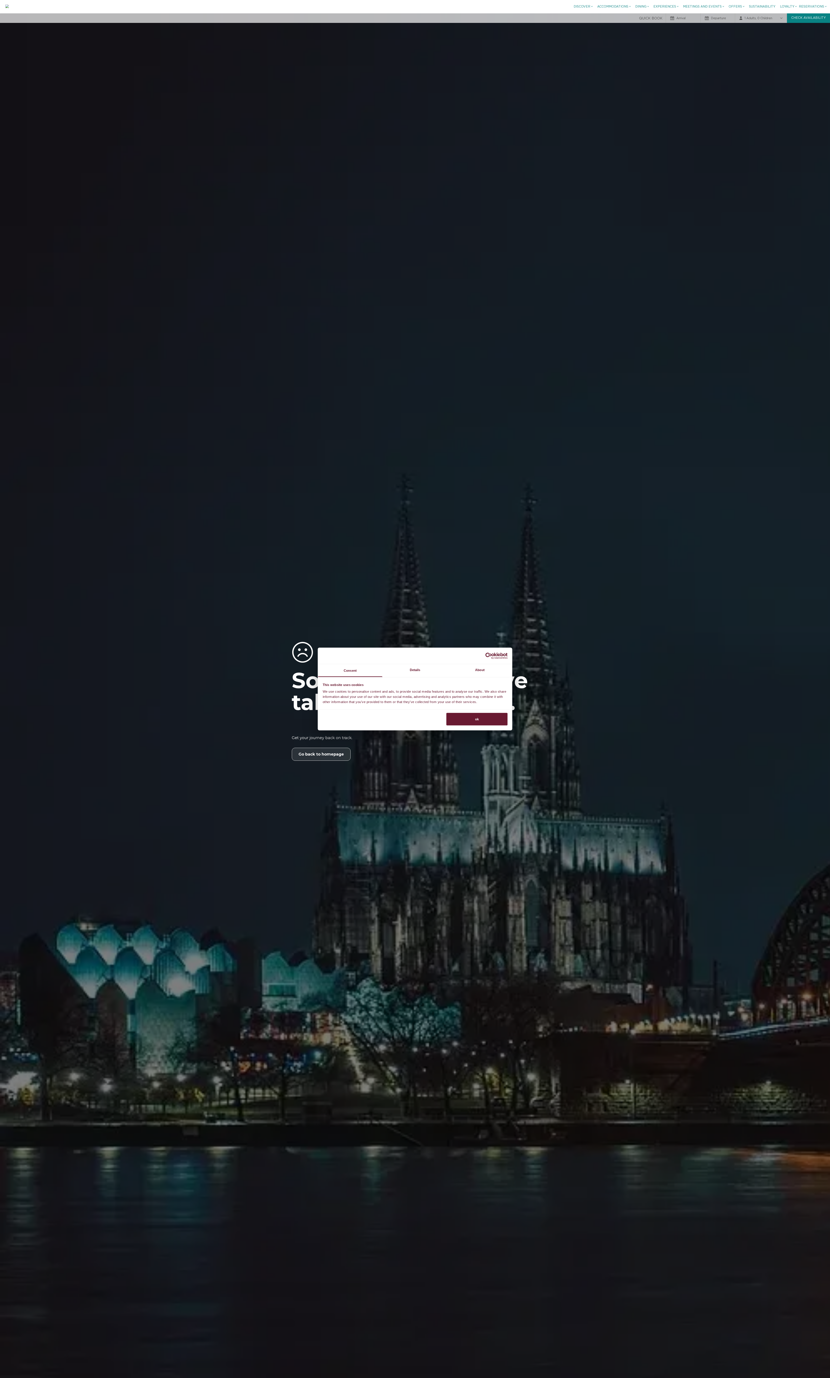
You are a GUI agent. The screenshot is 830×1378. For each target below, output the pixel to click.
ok (477, 719)
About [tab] (480, 670)
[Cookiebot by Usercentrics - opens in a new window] (489, 655)
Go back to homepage (321, 754)
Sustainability (762, 6)
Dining (640, 6)
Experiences (664, 6)
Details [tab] (415, 670)
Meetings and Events (702, 6)
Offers (735, 6)
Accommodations (612, 6)
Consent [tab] (350, 670)
